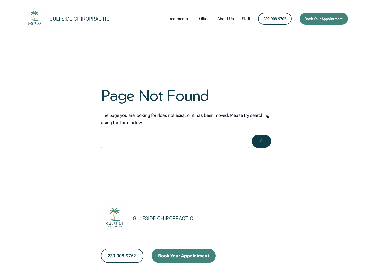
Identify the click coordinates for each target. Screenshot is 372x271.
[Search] (261, 141)
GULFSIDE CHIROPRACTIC (79, 19)
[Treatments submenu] (190, 18)
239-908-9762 (274, 19)
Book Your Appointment (324, 19)
